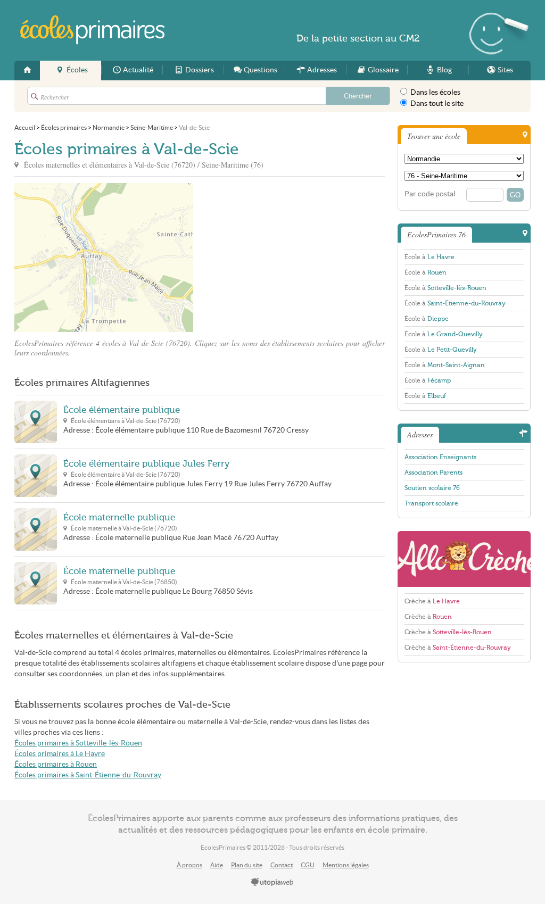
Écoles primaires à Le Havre (59, 754)
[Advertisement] (289, 257)
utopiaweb (272, 882)
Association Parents (433, 472)
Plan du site (246, 864)
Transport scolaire (431, 503)
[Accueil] (27, 70)
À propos (189, 864)
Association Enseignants (440, 457)
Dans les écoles (434, 92)
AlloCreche (464, 559)
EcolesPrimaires (93, 30)
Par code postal (430, 194)
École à (429, 257)
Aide (216, 864)
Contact (281, 864)
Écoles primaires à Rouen (55, 764)
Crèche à (432, 601)
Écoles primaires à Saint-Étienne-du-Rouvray (87, 775)
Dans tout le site (436, 103)
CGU (308, 864)
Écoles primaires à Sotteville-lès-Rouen (78, 743)
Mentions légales (346, 864)
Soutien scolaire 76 (432, 488)
